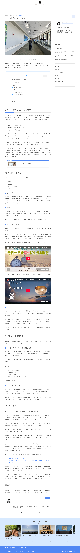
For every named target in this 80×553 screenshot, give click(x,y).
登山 (14, 89)
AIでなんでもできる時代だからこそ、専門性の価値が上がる (64, 52)
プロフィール (61, 11)
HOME (6, 547)
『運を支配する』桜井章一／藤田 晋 (17, 458)
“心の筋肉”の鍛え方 (16, 82)
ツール (40, 11)
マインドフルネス (17, 87)
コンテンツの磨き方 (31, 11)
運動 (14, 85)
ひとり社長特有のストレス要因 (19, 79)
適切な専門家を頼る (17, 96)
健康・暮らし (47, 11)
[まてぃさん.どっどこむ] (40, 4)
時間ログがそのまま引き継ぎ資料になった (64, 48)
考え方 (54, 11)
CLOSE (45, 75)
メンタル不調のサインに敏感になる (21, 94)
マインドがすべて (16, 99)
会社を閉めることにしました (61, 62)
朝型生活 (15, 84)
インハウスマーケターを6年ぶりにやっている (64, 56)
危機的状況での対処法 (17, 92)
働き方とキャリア (20, 11)
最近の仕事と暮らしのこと (61, 59)
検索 (73, 16)
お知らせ (57, 69)
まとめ (13, 101)
